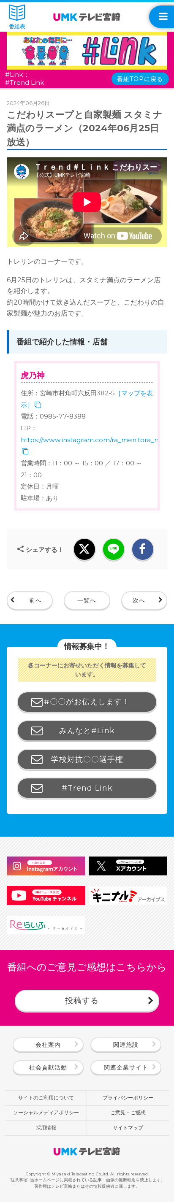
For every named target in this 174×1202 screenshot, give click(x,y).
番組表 (17, 26)
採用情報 (46, 1128)
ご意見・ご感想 (128, 1113)
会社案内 (48, 1044)
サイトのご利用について (46, 1098)
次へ (139, 600)
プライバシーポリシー (128, 1098)
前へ (35, 600)
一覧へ (86, 600)
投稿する (82, 1000)
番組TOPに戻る (140, 79)
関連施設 (126, 1044)
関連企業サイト (126, 1067)
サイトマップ (128, 1128)
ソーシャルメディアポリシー (46, 1113)
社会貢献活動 (48, 1067)
